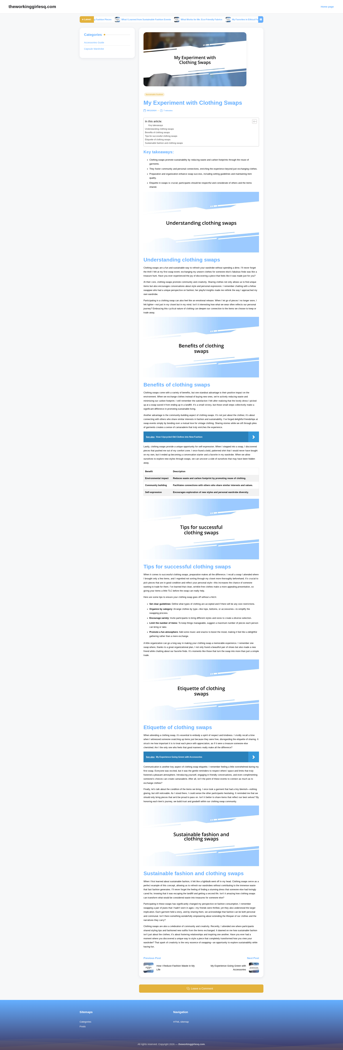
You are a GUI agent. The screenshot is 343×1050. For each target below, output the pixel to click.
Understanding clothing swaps (159, 129)
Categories (85, 1021)
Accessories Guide (94, 42)
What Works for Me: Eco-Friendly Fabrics (162, 19)
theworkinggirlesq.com (32, 6)
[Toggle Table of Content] (253, 121)
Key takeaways (155, 125)
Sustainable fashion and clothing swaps (164, 143)
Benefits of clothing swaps (157, 132)
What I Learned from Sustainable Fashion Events (106, 19)
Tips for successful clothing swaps (161, 136)
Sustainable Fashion (154, 94)
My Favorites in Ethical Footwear (209, 19)
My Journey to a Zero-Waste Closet (253, 19)
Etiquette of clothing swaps (157, 139)
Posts (83, 1026)
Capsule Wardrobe (94, 48)
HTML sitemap (181, 1021)
